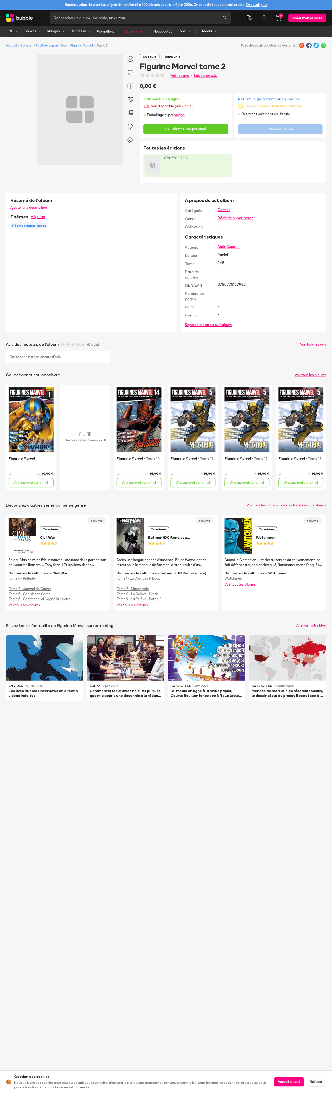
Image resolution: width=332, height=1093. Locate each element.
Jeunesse (78, 31)
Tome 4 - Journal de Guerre (30, 589)
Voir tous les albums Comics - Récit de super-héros (286, 505)
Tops (182, 31)
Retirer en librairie (280, 129)
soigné (179, 115)
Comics (30, 31)
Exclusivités (134, 31)
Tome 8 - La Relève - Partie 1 (138, 594)
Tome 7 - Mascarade (133, 589)
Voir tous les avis (313, 344)
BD (11, 31)
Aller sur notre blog (311, 625)
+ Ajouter (38, 217)
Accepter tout (289, 1081)
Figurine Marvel (81, 45)
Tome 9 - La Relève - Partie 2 (139, 599)
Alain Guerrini (228, 246)
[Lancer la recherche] (224, 18)
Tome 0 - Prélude (22, 578)
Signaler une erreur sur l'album (208, 325)
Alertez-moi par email (190, 129)
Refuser (316, 1081)
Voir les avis (180, 75)
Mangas (53, 31)
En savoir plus (256, 4)
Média (207, 31)
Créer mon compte (307, 18)
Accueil (11, 45)
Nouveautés (163, 31)
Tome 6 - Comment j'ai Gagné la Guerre (39, 599)
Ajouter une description (28, 207)
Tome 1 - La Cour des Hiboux (138, 578)
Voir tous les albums (310, 375)
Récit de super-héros (51, 45)
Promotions (105, 31)
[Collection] (249, 17)
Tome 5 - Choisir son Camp (30, 594)
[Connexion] (264, 17)
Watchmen (233, 578)
